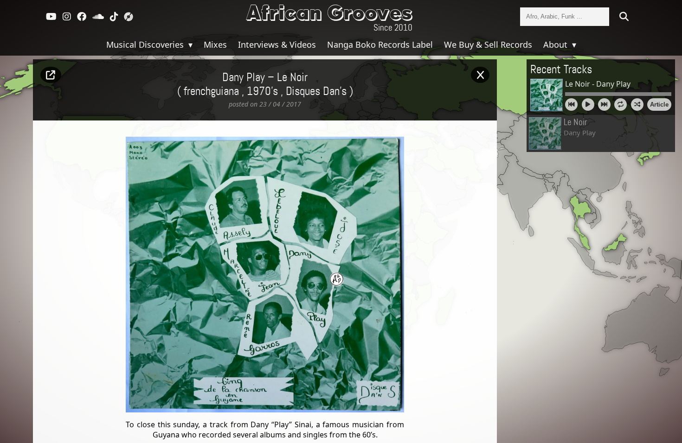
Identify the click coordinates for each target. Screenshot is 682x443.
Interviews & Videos (277, 44)
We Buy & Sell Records (488, 44)
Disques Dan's (316, 92)
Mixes (215, 44)
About (556, 44)
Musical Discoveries (146, 44)
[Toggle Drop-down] (189, 44)
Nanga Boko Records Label (380, 44)
